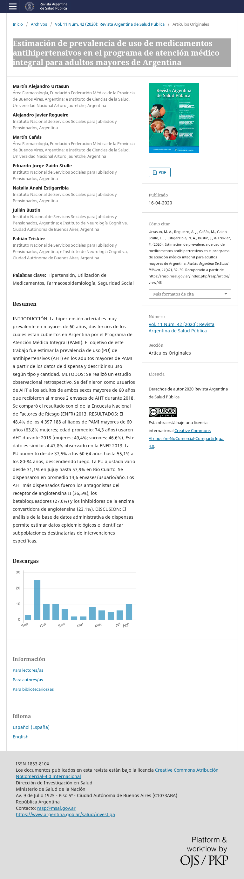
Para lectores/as (28, 670)
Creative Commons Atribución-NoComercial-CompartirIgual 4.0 (186, 438)
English (21, 737)
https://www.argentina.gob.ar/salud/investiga (65, 814)
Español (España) (31, 727)
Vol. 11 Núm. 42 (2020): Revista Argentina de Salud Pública (110, 24)
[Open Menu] (12, 6)
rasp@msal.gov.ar (56, 808)
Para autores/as (28, 680)
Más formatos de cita (173, 294)
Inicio (18, 24)
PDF (162, 172)
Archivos (39, 24)
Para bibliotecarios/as (33, 689)
